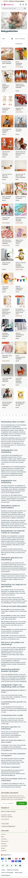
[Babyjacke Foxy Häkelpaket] (21, 100)
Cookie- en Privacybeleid (7, 872)
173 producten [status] (18, 43)
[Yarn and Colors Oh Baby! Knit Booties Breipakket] (21, 144)
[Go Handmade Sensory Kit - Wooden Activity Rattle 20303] (7, 301)
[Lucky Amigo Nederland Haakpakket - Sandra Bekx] (21, 370)
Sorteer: (20, 38)
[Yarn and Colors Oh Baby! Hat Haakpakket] (7, 166)
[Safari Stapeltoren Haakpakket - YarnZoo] (7, 121)
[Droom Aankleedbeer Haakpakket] (21, 54)
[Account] (23, 4)
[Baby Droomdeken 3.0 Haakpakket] (7, 189)
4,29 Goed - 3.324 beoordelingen (16, 1)
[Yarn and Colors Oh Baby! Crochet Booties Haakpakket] (21, 166)
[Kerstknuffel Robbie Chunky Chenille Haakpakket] (7, 394)
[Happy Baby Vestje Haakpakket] (7, 347)
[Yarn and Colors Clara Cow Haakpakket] (7, 144)
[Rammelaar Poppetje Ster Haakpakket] (7, 325)
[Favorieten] (20, 4)
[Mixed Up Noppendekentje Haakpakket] (21, 325)
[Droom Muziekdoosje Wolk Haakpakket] (21, 347)
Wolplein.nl (7, 875)
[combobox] (14, 8)
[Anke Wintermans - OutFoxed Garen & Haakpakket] (7, 232)
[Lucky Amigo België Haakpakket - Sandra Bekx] (7, 370)
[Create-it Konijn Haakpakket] (7, 254)
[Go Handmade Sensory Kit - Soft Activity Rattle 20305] (21, 301)
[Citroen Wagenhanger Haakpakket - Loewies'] (7, 76)
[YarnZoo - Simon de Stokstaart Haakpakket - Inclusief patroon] (21, 254)
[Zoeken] (25, 8)
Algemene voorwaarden (13, 870)
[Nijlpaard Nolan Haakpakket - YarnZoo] (21, 232)
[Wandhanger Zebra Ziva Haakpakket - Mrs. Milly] (21, 394)
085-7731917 (5, 823)
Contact (3, 870)
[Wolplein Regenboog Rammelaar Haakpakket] (21, 210)
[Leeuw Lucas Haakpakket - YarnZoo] (7, 278)
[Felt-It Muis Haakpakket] (21, 121)
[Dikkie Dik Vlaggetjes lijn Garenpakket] (21, 278)
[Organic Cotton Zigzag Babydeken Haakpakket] (21, 76)
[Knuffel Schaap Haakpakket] (7, 100)
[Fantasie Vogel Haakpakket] (7, 210)
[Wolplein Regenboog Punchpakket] (21, 189)
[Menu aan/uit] (2, 4)
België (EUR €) (6, 855)
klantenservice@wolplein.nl (8, 826)
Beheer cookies (18, 872)
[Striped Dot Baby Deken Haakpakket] (7, 54)
